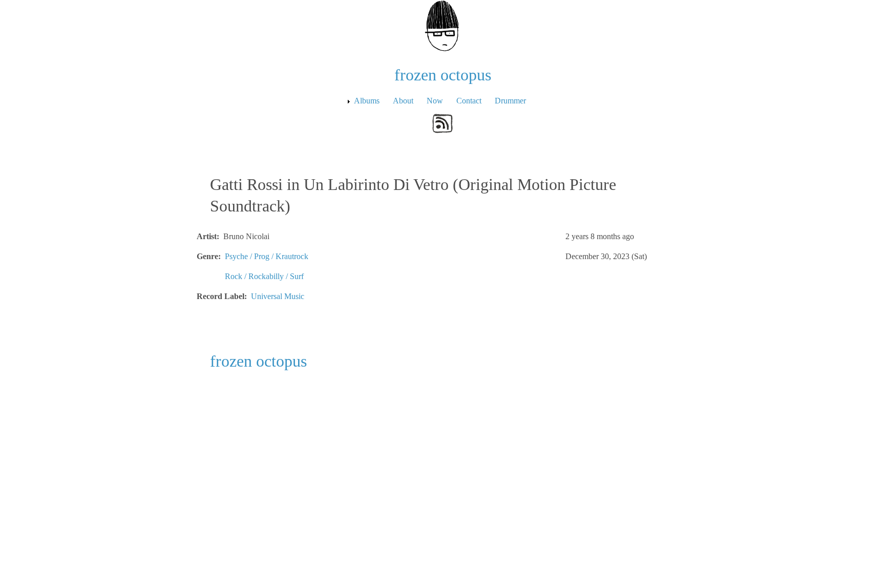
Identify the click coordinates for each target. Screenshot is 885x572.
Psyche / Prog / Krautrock (266, 256)
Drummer (510, 100)
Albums (367, 100)
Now (435, 100)
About (403, 100)
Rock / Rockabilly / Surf (264, 276)
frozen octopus (442, 75)
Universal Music (277, 296)
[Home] (442, 24)
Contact (468, 100)
